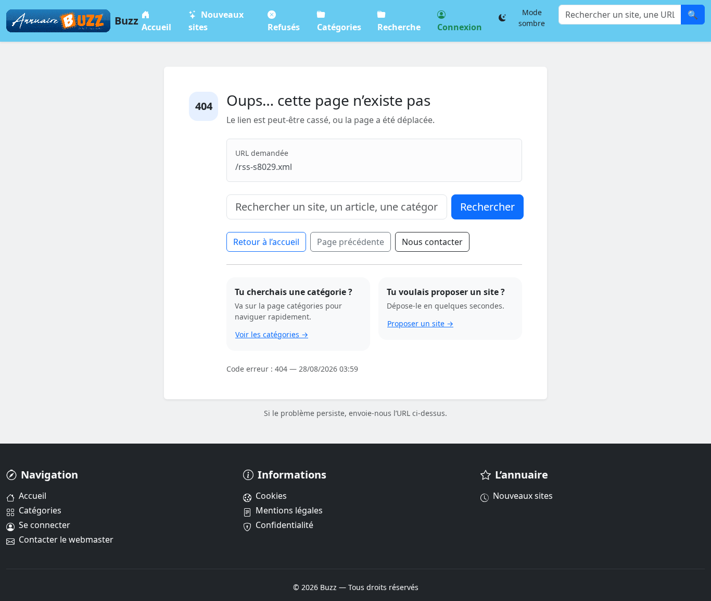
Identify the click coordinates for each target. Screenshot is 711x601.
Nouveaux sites (216, 21)
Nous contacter (432, 242)
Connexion (459, 27)
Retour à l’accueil (266, 242)
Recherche (399, 27)
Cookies (271, 495)
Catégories (339, 27)
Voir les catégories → (271, 334)
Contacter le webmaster (66, 539)
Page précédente (350, 242)
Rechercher (487, 207)
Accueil (156, 27)
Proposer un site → (420, 323)
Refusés (284, 27)
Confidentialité (284, 525)
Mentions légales (289, 510)
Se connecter (44, 525)
